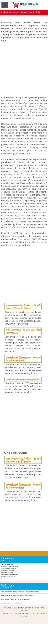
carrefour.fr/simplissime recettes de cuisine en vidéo (23, 359)
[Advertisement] (24, 69)
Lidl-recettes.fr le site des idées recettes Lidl (23, 331)
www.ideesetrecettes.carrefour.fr (22, 379)
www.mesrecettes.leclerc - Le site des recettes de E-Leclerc (23, 306)
